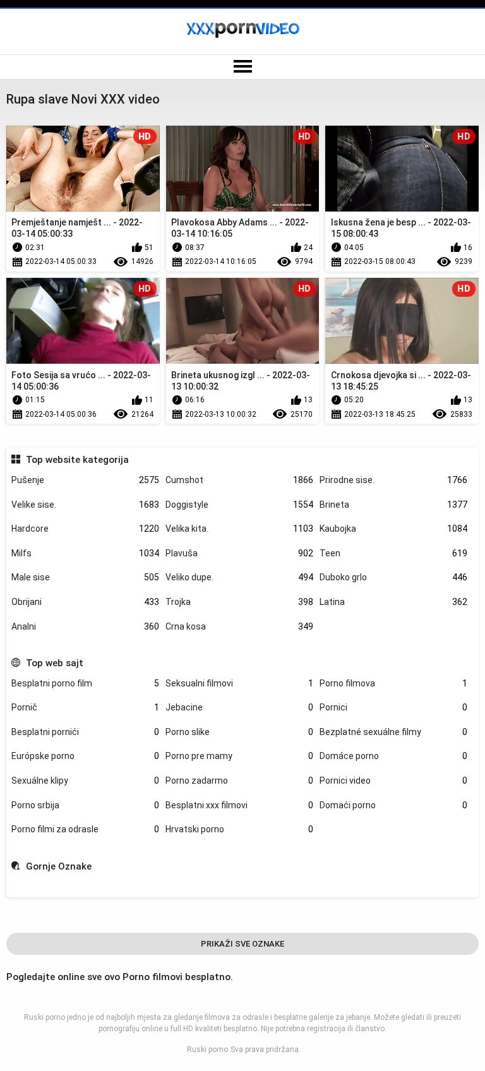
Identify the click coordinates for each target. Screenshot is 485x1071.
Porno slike (239, 732)
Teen (393, 553)
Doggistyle (239, 505)
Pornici (393, 707)
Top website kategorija (77, 459)
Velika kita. (239, 529)
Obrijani (85, 602)
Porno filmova (393, 683)
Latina (393, 602)
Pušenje (85, 480)
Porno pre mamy (239, 756)
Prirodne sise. (393, 480)
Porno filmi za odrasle (85, 829)
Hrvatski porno (239, 829)
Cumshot (239, 480)
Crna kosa (239, 626)
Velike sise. (85, 505)
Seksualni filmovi (239, 683)
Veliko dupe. (239, 577)
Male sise (85, 577)
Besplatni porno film (85, 683)
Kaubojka (393, 529)
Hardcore (85, 529)
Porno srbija (85, 805)
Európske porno (85, 756)
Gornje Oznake (58, 866)
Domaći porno (393, 805)
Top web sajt (54, 663)
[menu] (242, 67)
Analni (85, 626)
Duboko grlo (393, 577)
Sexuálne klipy (85, 780)
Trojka (239, 602)
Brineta (393, 505)
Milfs (85, 553)
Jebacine (239, 707)
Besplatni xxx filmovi (239, 805)
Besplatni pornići (85, 732)
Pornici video (393, 780)
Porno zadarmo (239, 780)
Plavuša (239, 553)
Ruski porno (207, 1049)
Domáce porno (393, 756)
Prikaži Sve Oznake (242, 943)
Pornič (85, 707)
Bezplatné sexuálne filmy (393, 732)
